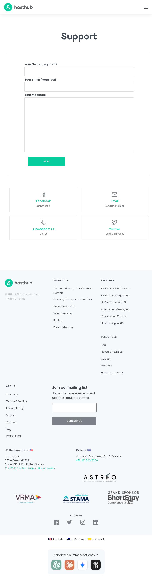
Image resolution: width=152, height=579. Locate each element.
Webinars (106, 365)
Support (11, 415)
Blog (8, 429)
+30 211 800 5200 (87, 460)
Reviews (11, 422)
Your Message (35, 95)
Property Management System (72, 299)
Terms (21, 298)
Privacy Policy (14, 408)
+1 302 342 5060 (15, 468)
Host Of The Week (112, 372)
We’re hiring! (14, 435)
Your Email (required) (40, 79)
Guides (105, 358)
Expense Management (115, 295)
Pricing (57, 320)
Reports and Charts (113, 316)
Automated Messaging (115, 309)
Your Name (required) (40, 64)
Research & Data (112, 351)
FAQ (103, 345)
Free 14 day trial (63, 327)
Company (12, 394)
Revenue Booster (64, 306)
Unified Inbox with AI (113, 302)
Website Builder (63, 313)
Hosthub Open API (112, 323)
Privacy (9, 298)
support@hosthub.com (42, 468)
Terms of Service (16, 401)
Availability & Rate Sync (115, 288)
